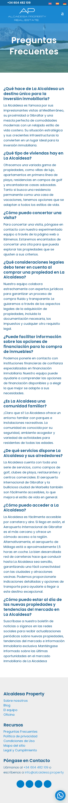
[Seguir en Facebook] (29, 784)
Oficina (8, 714)
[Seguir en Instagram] (20, 784)
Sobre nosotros (15, 700)
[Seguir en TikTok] (47, 784)
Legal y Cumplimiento (20, 750)
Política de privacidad (20, 736)
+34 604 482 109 (19, 3)
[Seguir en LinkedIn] (38, 784)
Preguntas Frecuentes (20, 731)
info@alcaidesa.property (44, 772)
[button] (60, 795)
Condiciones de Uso (19, 741)
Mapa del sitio (14, 745)
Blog (6, 705)
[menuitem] (50, 4)
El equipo (10, 710)
